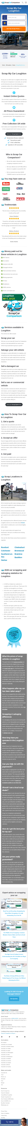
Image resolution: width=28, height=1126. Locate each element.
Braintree (18, 554)
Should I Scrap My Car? (6, 1096)
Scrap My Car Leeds (5, 1054)
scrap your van (8, 668)
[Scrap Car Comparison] (10, 2)
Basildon (18, 557)
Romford (5, 547)
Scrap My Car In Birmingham (7, 1052)
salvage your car (7, 732)
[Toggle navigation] (26, 2)
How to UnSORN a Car (6, 1101)
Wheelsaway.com (4, 1105)
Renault (2, 1082)
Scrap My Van (4, 1072)
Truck (2, 1074)
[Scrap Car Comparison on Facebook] (2, 1037)
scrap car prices (18, 662)
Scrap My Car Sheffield (6, 1058)
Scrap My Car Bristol (5, 1064)
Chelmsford (19, 547)
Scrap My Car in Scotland (6, 1044)
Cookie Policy (4, 1115)
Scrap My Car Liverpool (6, 1062)
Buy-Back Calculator (5, 1103)
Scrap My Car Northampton (6, 1056)
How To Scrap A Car (5, 1090)
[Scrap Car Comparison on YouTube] (17, 1037)
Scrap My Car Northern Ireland (7, 1046)
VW (2, 1084)
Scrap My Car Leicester (6, 1060)
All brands (3, 1078)
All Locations (3, 1042)
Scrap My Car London (5, 1050)
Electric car (3, 1076)
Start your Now (14, 134)
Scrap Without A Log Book (6, 1094)
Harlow (4, 560)
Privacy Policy (4, 1111)
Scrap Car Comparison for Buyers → (8, 1033)
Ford (2, 1080)
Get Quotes (14, 998)
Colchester (5, 551)
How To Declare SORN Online (7, 1099)
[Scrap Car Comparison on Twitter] (9, 1037)
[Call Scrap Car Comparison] (22, 3)
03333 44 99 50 (15, 1018)
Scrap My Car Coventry (6, 1066)
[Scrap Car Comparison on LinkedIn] (24, 1037)
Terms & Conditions (5, 1113)
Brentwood (19, 551)
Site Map (3, 1117)
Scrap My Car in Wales (6, 1048)
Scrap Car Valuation (5, 1092)
